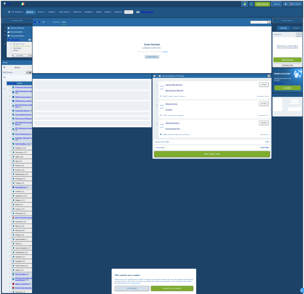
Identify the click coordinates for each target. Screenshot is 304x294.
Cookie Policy (135, 283)
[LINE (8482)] (34, 22)
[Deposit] (251, 4)
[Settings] (286, 4)
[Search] (269, 22)
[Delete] (149, 76)
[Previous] (30, 40)
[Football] (39, 22)
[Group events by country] (30, 72)
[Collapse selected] (27, 72)
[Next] (41, 76)
